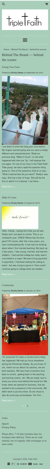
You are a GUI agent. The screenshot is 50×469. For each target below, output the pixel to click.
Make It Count (9, 197)
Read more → (8, 186)
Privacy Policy (9, 427)
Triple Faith (32, 459)
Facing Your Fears (11, 67)
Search (5, 423)
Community (8, 285)
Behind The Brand (15, 55)
